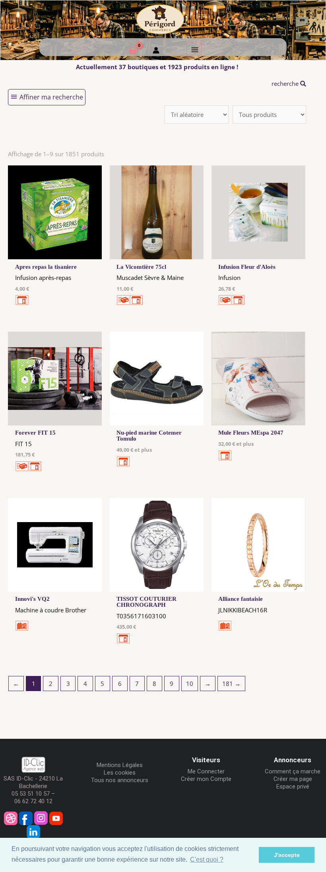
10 (189, 684)
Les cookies (120, 772)
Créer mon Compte (206, 779)
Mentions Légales (120, 765)
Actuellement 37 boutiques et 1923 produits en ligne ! (157, 67)
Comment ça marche (292, 771)
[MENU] (194, 49)
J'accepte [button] (287, 855)
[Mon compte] (156, 51)
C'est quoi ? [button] (206, 859)
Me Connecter (206, 771)
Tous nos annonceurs (119, 780)
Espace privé (292, 786)
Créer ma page (293, 779)
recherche (286, 83)
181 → (231, 684)
